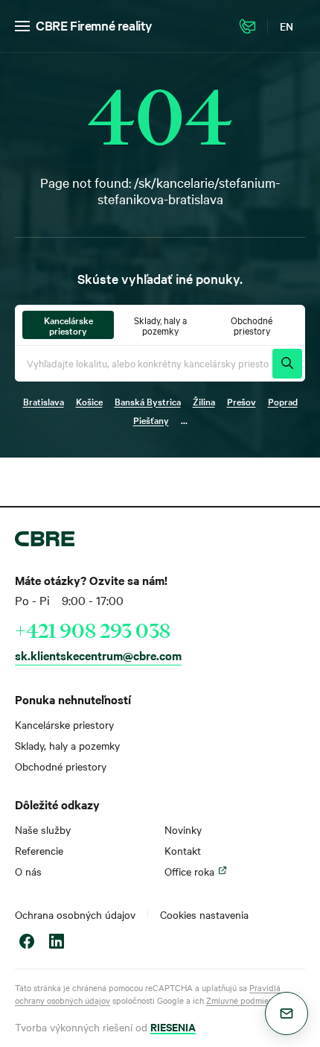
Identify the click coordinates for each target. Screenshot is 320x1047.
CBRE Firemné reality (94, 25)
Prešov (241, 401)
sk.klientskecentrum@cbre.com (98, 655)
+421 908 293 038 (92, 630)
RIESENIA (173, 1026)
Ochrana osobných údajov (75, 914)
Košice (89, 401)
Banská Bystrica (148, 401)
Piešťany (151, 419)
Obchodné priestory (60, 766)
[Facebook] (27, 943)
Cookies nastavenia (204, 914)
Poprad (283, 401)
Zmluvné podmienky (243, 1000)
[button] (286, 1013)
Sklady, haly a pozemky (67, 745)
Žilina (204, 401)
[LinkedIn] (56, 943)
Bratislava (43, 401)
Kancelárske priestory (64, 724)
